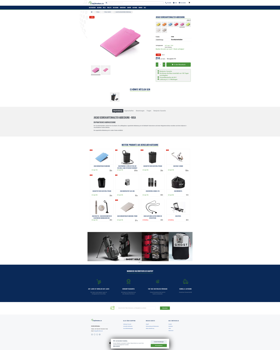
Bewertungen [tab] (140, 111)
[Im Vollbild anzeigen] (91, 21)
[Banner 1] (138, 262)
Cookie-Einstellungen (159, 341)
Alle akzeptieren (158, 345)
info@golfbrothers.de (98, 330)
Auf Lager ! (169, 45)
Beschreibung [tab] (117, 111)
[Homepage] (96, 3)
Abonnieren (164, 308)
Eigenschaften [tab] (129, 111)
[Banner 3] (140, 262)
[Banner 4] (141, 262)
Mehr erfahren (116, 346)
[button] (91, 42)
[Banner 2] (139, 262)
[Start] (92, 12)
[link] (157, 287)
